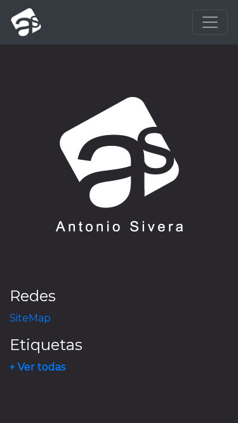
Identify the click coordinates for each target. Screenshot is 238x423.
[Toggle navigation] (210, 22)
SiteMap (30, 318)
